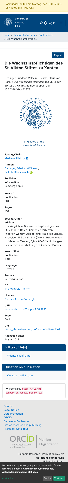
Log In (52, 23)
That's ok (59, 478)
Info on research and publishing (22, 425)
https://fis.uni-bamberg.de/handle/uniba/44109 (32, 329)
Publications (46, 35)
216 (7, 211)
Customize (7, 478)
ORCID (8, 417)
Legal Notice (11, 409)
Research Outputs (24, 35)
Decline (47, 478)
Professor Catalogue (16, 428)
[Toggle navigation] (61, 23)
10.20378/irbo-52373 (17, 289)
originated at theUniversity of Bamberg (34, 143)
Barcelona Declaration (17, 421)
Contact (8, 406)
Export (58, 55)
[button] (45, 23)
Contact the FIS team (20, 375)
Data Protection (13, 413)
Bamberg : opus (14, 185)
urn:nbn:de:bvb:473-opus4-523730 (25, 309)
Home (6, 35)
